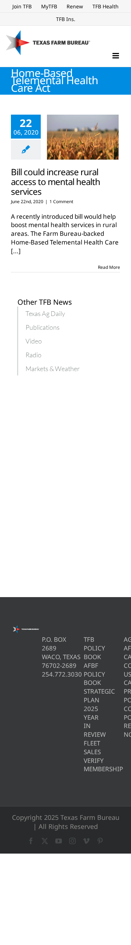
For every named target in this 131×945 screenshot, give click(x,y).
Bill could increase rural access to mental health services (55, 181)
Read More (109, 267)
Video (33, 341)
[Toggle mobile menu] (116, 55)
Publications (42, 327)
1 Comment (61, 201)
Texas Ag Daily (45, 313)
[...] (16, 251)
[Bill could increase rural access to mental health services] (83, 137)
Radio (33, 355)
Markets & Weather (52, 369)
